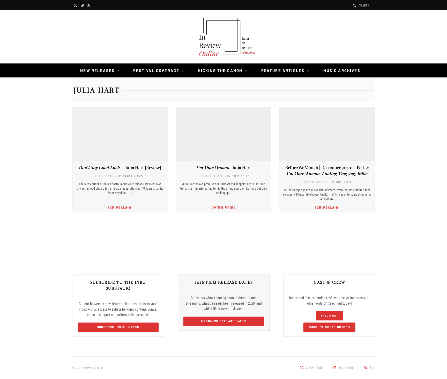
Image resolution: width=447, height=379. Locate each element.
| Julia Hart (223, 167)
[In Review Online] (223, 38)
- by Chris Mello (237, 176)
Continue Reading (120, 207)
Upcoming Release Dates (223, 321)
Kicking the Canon (220, 70)
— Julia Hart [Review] (120, 167)
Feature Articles (283, 70)
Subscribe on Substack (118, 327)
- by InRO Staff (341, 182)
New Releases (97, 70)
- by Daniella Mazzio (131, 176)
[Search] (354, 5)
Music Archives (341, 70)
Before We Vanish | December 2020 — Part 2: (327, 170)
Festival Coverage (156, 70)
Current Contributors (329, 327)
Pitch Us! (329, 315)
